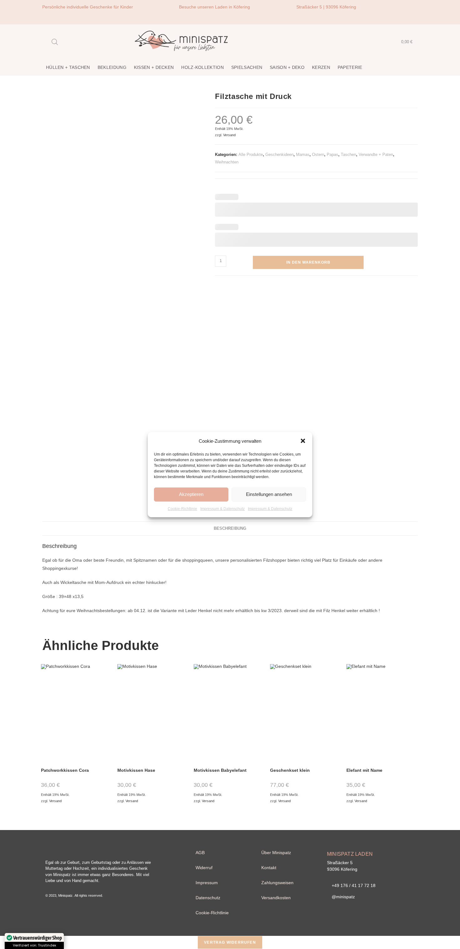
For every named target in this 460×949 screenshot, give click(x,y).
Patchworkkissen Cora (65, 770)
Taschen (348, 154)
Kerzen (321, 67)
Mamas (302, 154)
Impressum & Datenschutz (222, 508)
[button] (303, 441)
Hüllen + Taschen (68, 67)
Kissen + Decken (154, 67)
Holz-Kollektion (202, 67)
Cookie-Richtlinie (182, 508)
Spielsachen (246, 67)
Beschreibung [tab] (230, 528)
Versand (229, 135)
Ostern (318, 154)
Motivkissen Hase (136, 770)
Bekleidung (112, 67)
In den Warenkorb (308, 262)
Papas (332, 154)
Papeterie (350, 67)
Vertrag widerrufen (230, 942)
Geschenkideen (279, 154)
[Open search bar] (55, 42)
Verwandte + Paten (376, 154)
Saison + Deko (287, 67)
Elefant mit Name (364, 770)
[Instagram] (410, 11)
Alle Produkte (250, 154)
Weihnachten (226, 162)
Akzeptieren (191, 494)
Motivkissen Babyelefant (220, 770)
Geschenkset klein (290, 770)
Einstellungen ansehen (269, 494)
